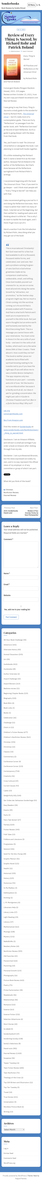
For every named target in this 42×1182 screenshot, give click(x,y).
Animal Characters (11, 654)
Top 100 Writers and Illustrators (16, 1082)
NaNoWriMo (8, 941)
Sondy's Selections (11, 1043)
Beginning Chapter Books (13, 693)
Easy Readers (9, 805)
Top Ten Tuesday (10, 1087)
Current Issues (9, 786)
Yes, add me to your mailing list (17, 609)
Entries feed (8, 1153)
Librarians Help (10, 907)
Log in (6, 1148)
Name (7, 573)
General (7, 849)
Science (6, 1009)
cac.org (7, 410)
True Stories (8, 1097)
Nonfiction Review (11, 492)
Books (6, 713)
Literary (7, 922)
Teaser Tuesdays (10, 1063)
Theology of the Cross (12, 1077)
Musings (7, 932)
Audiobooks (8, 664)
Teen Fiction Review (11, 1068)
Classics (7, 752)
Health (6, 868)
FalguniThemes (21, 1179)
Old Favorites (9, 956)
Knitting (7, 898)
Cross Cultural (9, 781)
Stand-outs (8, 1048)
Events (6, 810)
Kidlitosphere (9, 893)
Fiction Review (9, 829)
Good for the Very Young (13, 854)
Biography (8, 698)
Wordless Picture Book (12, 1107)
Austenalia (8, 669)
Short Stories (9, 1024)
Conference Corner (11, 761)
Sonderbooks (10, 3)
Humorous (8, 883)
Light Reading (9, 917)
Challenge (8, 722)
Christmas (8, 747)
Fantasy (7, 825)
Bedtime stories (10, 688)
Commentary (9, 757)
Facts (6, 815)
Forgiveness (8, 844)
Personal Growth (10, 971)
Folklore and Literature (13, 839)
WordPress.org (9, 1163)
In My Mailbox (9, 888)
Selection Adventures (12, 1019)
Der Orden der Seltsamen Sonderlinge (18, 800)
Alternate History (10, 649)
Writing (6, 1112)
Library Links (9, 912)
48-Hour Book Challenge (13, 640)
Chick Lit (7, 727)
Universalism (9, 1102)
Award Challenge (10, 679)
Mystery (7, 936)
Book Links (8, 708)
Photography (9, 975)
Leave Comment (28, 51)
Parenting (8, 966)
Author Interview (10, 674)
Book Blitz (8, 703)
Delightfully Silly (10, 795)
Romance (7, 1005)
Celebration (8, 718)
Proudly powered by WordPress (14, 1176)
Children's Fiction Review (13, 732)
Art (5, 659)
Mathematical (9, 927)
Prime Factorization (11, 990)
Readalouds (8, 995)
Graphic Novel (9, 863)
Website (7, 595)
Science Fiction (9, 1014)
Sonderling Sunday (11, 1039)
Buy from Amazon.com (13, 420)
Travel (6, 1092)
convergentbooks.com (13, 414)
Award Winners (10, 684)
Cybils (6, 791)
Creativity (7, 776)
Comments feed (10, 1158)
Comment (8, 539)
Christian (9, 490)
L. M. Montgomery (11, 902)
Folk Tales (8, 834)
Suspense (7, 1058)
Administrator (15, 51)
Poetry (6, 985)
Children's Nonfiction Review (15, 737)
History (6, 878)
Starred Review (10, 495)
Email (7, 584)
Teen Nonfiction (10, 1073)
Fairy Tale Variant (10, 820)
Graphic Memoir (10, 859)
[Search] (39, 5)
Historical (7, 873)
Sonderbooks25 (10, 1034)
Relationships (9, 1000)
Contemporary (9, 771)
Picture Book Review (12, 980)
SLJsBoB (7, 1029)
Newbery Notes (10, 946)
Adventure (8, 645)
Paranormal (8, 961)
